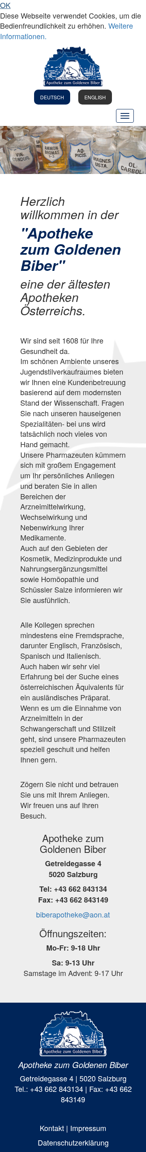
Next (134, 150)
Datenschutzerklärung (73, 1142)
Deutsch (52, 97)
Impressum (88, 1128)
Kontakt (52, 1128)
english (95, 97)
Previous (12, 150)
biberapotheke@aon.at (73, 914)
